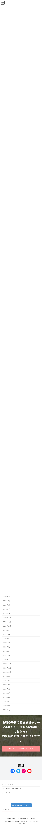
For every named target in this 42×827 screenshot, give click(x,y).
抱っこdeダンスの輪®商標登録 (11, 788)
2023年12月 (7, 618)
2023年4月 (6, 647)
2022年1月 (6, 710)
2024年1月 (6, 613)
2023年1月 (6, 659)
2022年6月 (6, 689)
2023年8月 (6, 634)
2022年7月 (6, 685)
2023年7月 (6, 638)
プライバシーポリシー (9, 784)
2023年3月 (6, 651)
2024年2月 (6, 609)
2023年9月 (6, 630)
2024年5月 (6, 597)
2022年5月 (6, 693)
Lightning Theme (25, 821)
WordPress (14, 821)
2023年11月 (7, 622)
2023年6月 (6, 643)
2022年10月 (7, 672)
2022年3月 (6, 701)
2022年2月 (6, 706)
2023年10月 (7, 626)
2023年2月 (6, 655)
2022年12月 (7, 664)
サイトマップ (6, 793)
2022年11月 (7, 668)
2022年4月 (6, 697)
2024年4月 (6, 601)
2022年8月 (6, 680)
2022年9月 (6, 676)
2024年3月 (6, 605)
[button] (21, 749)
